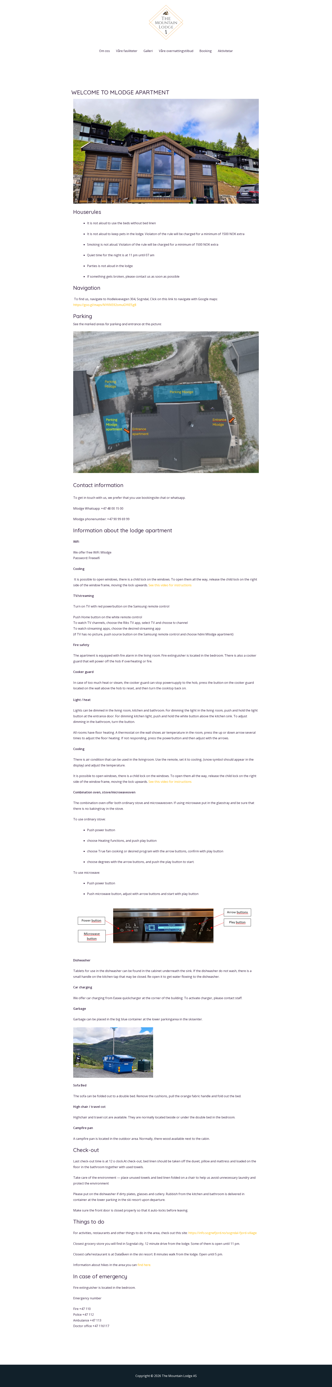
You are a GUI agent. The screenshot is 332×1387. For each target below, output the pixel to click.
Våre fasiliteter (126, 51)
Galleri (148, 51)
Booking (205, 51)
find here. (144, 1265)
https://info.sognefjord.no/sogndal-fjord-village (222, 1233)
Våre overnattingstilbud (176, 51)
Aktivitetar (225, 51)
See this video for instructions (170, 585)
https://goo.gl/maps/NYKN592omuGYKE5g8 (104, 305)
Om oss (104, 51)
